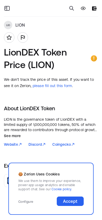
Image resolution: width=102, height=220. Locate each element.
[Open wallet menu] (94, 8)
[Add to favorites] (9, 37)
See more (12, 136)
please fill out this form (52, 86)
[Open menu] (7, 8)
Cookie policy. (62, 189)
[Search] (71, 8)
